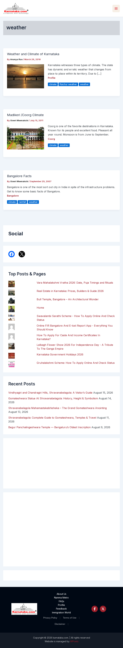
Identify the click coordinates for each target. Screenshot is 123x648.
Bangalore (13, 195)
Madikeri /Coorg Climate (25, 115)
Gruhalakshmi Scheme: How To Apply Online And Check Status (76, 362)
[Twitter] (103, 609)
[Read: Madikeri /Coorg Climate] (25, 137)
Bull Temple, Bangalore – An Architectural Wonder (68, 299)
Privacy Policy (50, 617)
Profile (51, 77)
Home (40, 307)
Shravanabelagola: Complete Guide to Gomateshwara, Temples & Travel (52, 417)
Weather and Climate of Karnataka (33, 54)
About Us (61, 594)
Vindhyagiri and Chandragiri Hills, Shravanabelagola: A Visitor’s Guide (50, 392)
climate (53, 84)
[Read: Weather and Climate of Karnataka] (25, 76)
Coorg (51, 139)
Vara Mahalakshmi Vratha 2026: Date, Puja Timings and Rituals (75, 282)
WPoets (74, 641)
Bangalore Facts (19, 176)
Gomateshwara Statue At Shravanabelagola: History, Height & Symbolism (53, 398)
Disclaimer (60, 624)
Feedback (61, 608)
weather (84, 84)
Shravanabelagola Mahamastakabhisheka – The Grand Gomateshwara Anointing (57, 408)
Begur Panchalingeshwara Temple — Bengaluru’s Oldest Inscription (49, 427)
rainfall (22, 202)
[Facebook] (94, 609)
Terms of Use (69, 617)
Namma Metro (61, 597)
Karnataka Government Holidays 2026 (60, 354)
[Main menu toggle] (116, 8)
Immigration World (61, 612)
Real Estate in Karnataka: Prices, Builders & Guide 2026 (70, 291)
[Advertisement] (61, 529)
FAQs (61, 601)
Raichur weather (68, 84)
